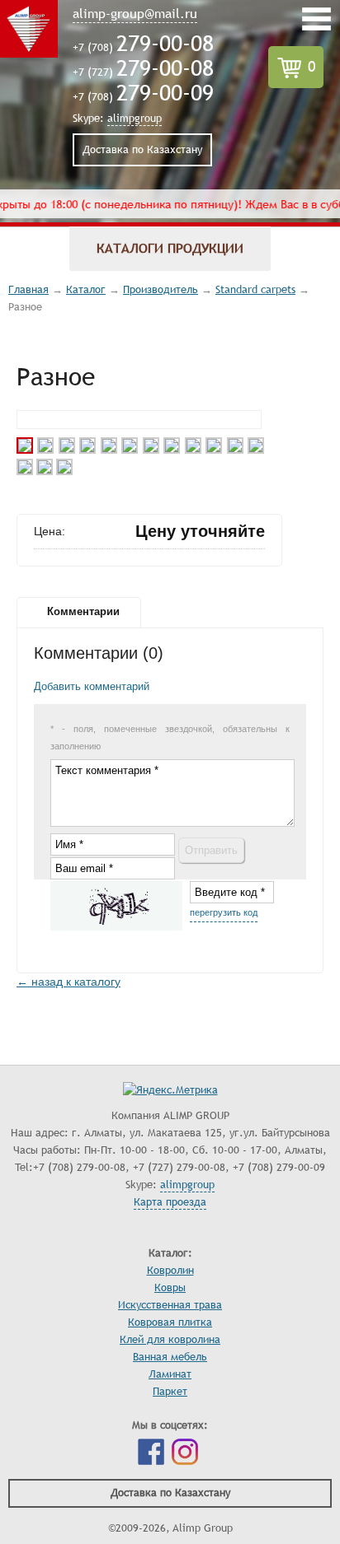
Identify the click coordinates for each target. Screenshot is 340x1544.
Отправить (211, 850)
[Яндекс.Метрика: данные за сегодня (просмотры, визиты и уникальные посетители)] (170, 1090)
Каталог (86, 289)
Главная (28, 289)
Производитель (160, 289)
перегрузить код (223, 912)
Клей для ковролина (170, 1339)
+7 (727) (143, 72)
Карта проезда (170, 1202)
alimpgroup (134, 118)
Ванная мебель (170, 1357)
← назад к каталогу (68, 981)
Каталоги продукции (170, 248)
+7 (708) (143, 47)
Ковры (170, 1287)
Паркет (170, 1391)
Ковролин (170, 1270)
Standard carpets (255, 289)
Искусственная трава (170, 1305)
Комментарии (83, 612)
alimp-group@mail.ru (135, 14)
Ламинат (170, 1374)
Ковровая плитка (170, 1322)
